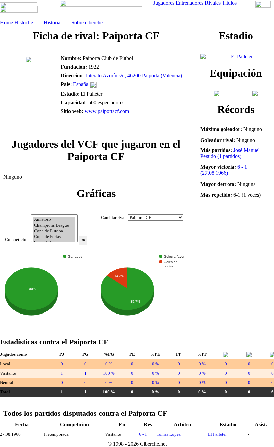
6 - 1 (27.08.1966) (223, 170)
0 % (108, 363)
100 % (109, 373)
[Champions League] (54, 225)
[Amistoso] (54, 219)
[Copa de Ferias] (54, 237)
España (80, 84)
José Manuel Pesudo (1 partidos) (230, 153)
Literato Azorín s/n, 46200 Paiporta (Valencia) (133, 75)
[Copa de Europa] (54, 231)
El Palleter (217, 434)
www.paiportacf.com (107, 111)
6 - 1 (143, 434)
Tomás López (169, 434)
